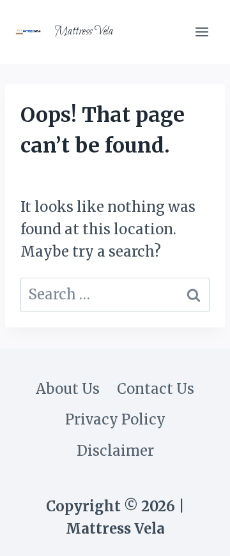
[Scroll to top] (194, 533)
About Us (68, 389)
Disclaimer (115, 451)
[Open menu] (201, 31)
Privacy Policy (115, 419)
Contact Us (155, 389)
